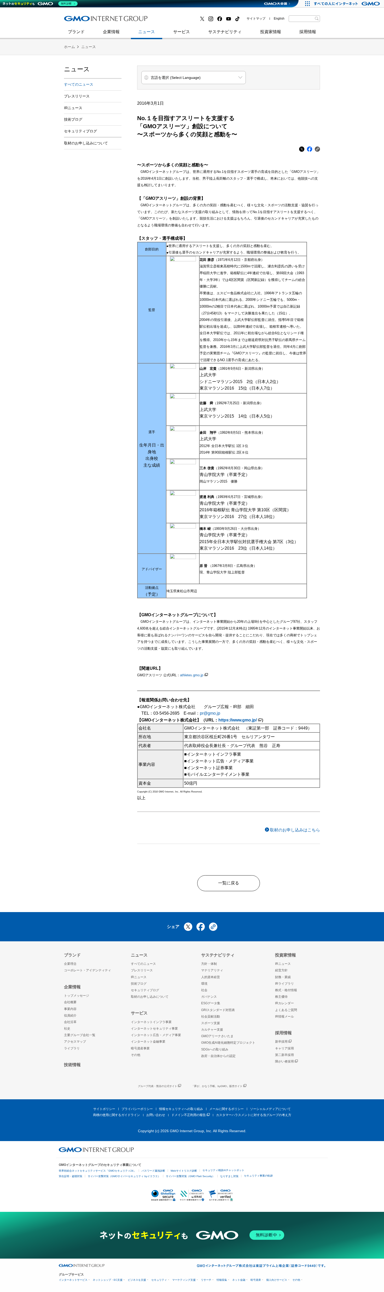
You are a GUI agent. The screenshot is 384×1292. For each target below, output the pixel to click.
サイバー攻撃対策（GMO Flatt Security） (190, 1176)
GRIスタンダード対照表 (218, 1010)
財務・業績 (283, 977)
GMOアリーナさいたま (217, 1036)
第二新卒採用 (82, 20)
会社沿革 (70, 1022)
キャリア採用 (284, 1048)
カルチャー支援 (212, 1029)
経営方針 (281, 970)
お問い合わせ (155, 1115)
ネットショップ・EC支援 (108, 1279)
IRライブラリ (284, 983)
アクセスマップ (75, 1041)
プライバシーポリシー (137, 1109)
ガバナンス (209, 997)
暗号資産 (256, 1279)
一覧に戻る (228, 883)
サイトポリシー (104, 1109)
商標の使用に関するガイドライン (116, 1115)
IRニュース (73, 108)
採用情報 (307, 32)
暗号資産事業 (140, 1048)
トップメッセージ (76, 995)
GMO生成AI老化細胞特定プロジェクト (228, 1042)
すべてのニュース (78, 84)
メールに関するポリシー (226, 1109)
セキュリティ (159, 1279)
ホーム (69, 47)
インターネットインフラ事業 (151, 1022)
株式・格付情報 (286, 990)
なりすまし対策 (229, 1176)
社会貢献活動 (210, 1016)
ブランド (76, 32)
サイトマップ (256, 18)
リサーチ (206, 1279)
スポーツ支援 (210, 1023)
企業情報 (111, 32)
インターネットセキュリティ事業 (100, 20)
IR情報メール (284, 1016)
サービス (181, 32)
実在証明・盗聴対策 (70, 1176)
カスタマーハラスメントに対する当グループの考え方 (253, 1115)
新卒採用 (281, 1041)
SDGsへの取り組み (214, 1049)
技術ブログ (79, 20)
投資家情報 (270, 32)
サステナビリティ (225, 32)
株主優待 (281, 997)
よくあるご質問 (286, 1010)
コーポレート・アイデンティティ (87, 970)
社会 (204, 990)
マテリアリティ (212, 970)
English (279, 18)
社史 (140, 20)
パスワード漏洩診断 (153, 1170)
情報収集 (222, 1279)
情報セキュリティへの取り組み (181, 1109)
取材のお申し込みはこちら (295, 830)
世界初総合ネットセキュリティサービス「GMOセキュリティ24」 (97, 1170)
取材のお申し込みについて (86, 143)
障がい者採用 (284, 1061)
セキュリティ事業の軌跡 (258, 1175)
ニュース (146, 32)
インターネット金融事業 (181, 20)
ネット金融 (238, 1279)
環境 (204, 983)
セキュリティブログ (177, 20)
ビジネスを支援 (137, 1279)
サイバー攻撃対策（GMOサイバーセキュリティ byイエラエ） (124, 1176)
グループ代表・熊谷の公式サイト (157, 1086)
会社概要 (70, 1002)
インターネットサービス (73, 1279)
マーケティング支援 (184, 1279)
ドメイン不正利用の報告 (188, 1115)
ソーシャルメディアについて (270, 1109)
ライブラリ (72, 1048)
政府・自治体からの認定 (218, 1056)
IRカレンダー (284, 1003)
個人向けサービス (276, 1279)
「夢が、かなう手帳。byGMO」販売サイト (216, 1086)
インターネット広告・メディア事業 (156, 1035)
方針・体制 (209, 964)
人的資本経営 (210, 977)
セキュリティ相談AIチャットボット (223, 1170)
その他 (135, 1055)
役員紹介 (70, 1015)
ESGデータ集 (210, 1003)
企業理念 (70, 964)
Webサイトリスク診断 (184, 1170)
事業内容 (70, 1009)
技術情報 (72, 1064)
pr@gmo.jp (210, 713)
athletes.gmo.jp (191, 675)
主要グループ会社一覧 (79, 1035)
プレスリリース (77, 96)
